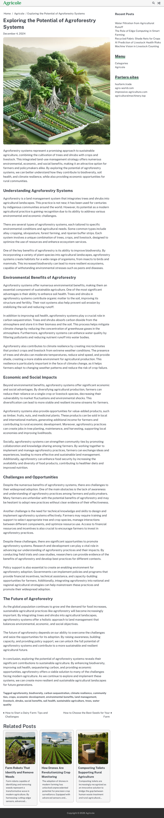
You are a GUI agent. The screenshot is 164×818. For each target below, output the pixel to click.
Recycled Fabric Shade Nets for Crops (137, 38)
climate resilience (81, 693)
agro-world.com (124, 88)
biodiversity (36, 693)
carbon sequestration (56, 693)
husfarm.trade (123, 84)
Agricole (12, 3)
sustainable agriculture (70, 700)
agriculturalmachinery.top (130, 95)
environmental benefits (59, 696)
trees (88, 700)
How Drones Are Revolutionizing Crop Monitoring (56, 772)
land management (85, 696)
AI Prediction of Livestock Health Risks (138, 42)
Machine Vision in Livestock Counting (137, 46)
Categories (121, 63)
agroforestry (20, 693)
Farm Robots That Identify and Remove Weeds (19, 772)
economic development (31, 696)
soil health (49, 700)
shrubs (19, 700)
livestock (8, 700)
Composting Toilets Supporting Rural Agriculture (91, 772)
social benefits (33, 700)
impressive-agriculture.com (131, 91)
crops (12, 696)
